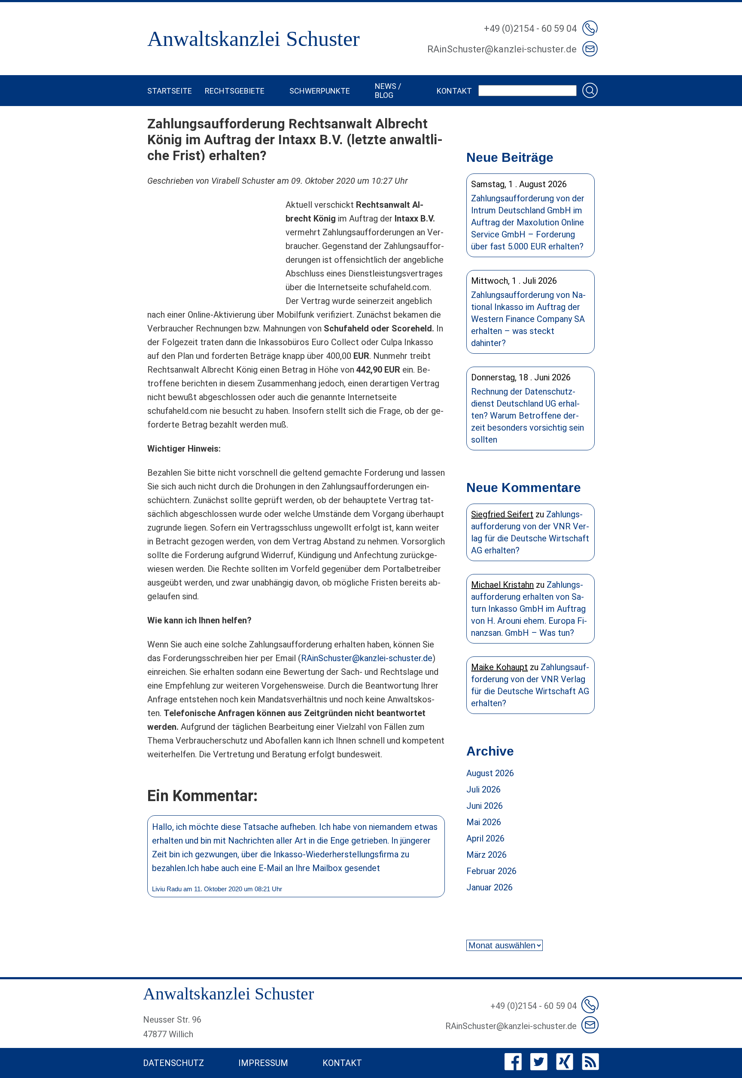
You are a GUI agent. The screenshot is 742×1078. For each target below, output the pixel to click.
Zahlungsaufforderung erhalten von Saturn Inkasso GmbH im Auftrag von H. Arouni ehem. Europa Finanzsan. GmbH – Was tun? (529, 609)
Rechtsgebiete (235, 90)
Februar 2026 (491, 871)
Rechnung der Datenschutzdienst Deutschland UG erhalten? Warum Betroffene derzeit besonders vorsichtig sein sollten (527, 415)
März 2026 (486, 855)
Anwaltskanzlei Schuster (253, 39)
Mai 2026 (483, 822)
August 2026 (490, 773)
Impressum (263, 1063)
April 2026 (485, 838)
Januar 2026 (489, 887)
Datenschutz (173, 1063)
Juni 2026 (484, 806)
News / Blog (388, 91)
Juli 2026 (483, 789)
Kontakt (454, 90)
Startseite (169, 90)
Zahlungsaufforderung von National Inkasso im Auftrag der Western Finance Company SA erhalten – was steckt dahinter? (528, 319)
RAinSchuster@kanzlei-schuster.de (366, 658)
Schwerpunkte (319, 90)
